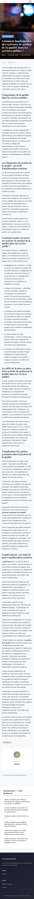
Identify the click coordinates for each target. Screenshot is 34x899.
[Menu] (30, 1)
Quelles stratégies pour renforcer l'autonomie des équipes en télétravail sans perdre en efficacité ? (16, 801)
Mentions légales (7, 884)
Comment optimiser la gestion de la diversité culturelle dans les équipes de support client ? (16, 810)
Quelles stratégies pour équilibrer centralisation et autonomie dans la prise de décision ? (15, 824)
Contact (4, 887)
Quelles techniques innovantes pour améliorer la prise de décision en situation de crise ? (16, 840)
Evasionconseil (9, 858)
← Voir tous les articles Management (14, 775)
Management (7, 36)
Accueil (4, 62)
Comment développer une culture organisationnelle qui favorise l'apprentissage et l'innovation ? (15, 832)
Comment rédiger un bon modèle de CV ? (16, 817)
